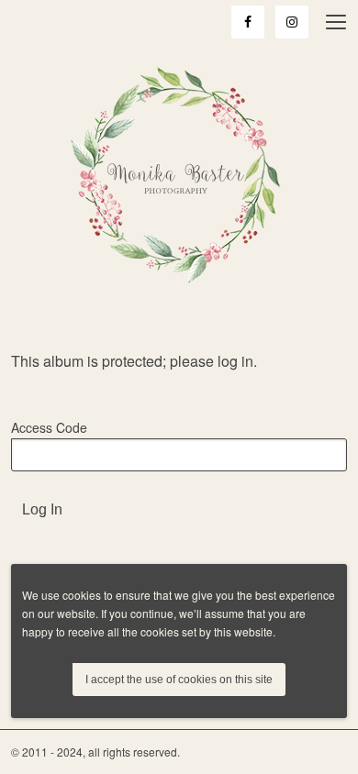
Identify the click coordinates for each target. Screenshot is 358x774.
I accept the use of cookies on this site (179, 679)
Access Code (49, 427)
